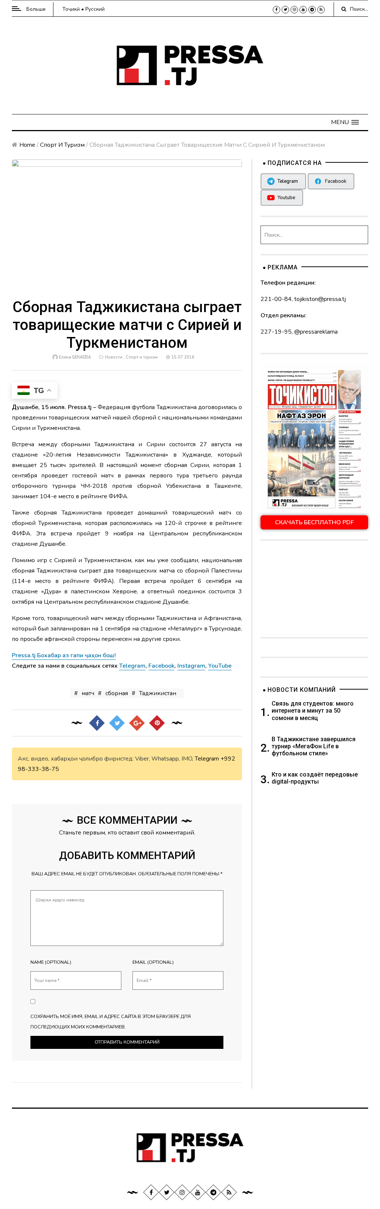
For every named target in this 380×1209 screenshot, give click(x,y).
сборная (116, 693)
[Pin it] (157, 723)
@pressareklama (316, 332)
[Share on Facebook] (97, 723)
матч (88, 693)
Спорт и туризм (62, 145)
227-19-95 (276, 332)
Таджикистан (157, 693)
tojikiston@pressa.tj (320, 299)
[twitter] (285, 9)
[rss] (321, 9)
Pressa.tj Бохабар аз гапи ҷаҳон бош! (64, 655)
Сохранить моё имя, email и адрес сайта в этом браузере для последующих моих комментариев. (110, 1021)
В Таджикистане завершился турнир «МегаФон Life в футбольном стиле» (314, 746)
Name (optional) (50, 962)
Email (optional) (153, 962)
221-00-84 (276, 299)
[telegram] (312, 9)
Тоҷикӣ (71, 9)
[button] (345, 122)
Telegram (207, 759)
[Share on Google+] (137, 723)
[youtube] (303, 9)
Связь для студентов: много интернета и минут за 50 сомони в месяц (313, 710)
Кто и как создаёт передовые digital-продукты (315, 778)
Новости (113, 357)
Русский (95, 9)
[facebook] (276, 9)
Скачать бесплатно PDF (314, 522)
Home (27, 145)
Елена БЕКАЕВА (75, 357)
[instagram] (294, 9)
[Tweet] (117, 723)
